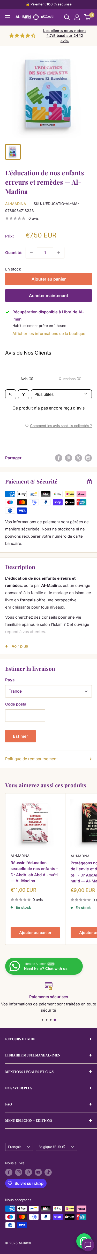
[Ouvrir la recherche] (67, 17)
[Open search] (10, 394)
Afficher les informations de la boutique (48, 333)
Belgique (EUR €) (52, 1147)
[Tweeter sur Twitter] (78, 458)
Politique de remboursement (31, 758)
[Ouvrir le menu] (7, 17)
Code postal (16, 704)
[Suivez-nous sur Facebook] (8, 1172)
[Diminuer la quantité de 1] (31, 252)
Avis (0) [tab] (26, 378)
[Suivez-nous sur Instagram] (18, 1172)
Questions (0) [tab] (70, 378)
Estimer (20, 736)
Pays (9, 679)
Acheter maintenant (48, 295)
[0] (87, 17)
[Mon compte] (77, 17)
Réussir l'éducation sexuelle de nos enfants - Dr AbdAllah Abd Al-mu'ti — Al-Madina (34, 871)
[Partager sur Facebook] (58, 458)
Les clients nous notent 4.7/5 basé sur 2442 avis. (64, 35)
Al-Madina (15, 203)
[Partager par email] (88, 458)
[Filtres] (23, 394)
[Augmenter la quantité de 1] (58, 252)
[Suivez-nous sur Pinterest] (28, 1172)
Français (14, 1147)
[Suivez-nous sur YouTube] (38, 1172)
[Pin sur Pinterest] (68, 458)
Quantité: (14, 252)
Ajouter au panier (49, 279)
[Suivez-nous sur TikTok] (48, 1172)
